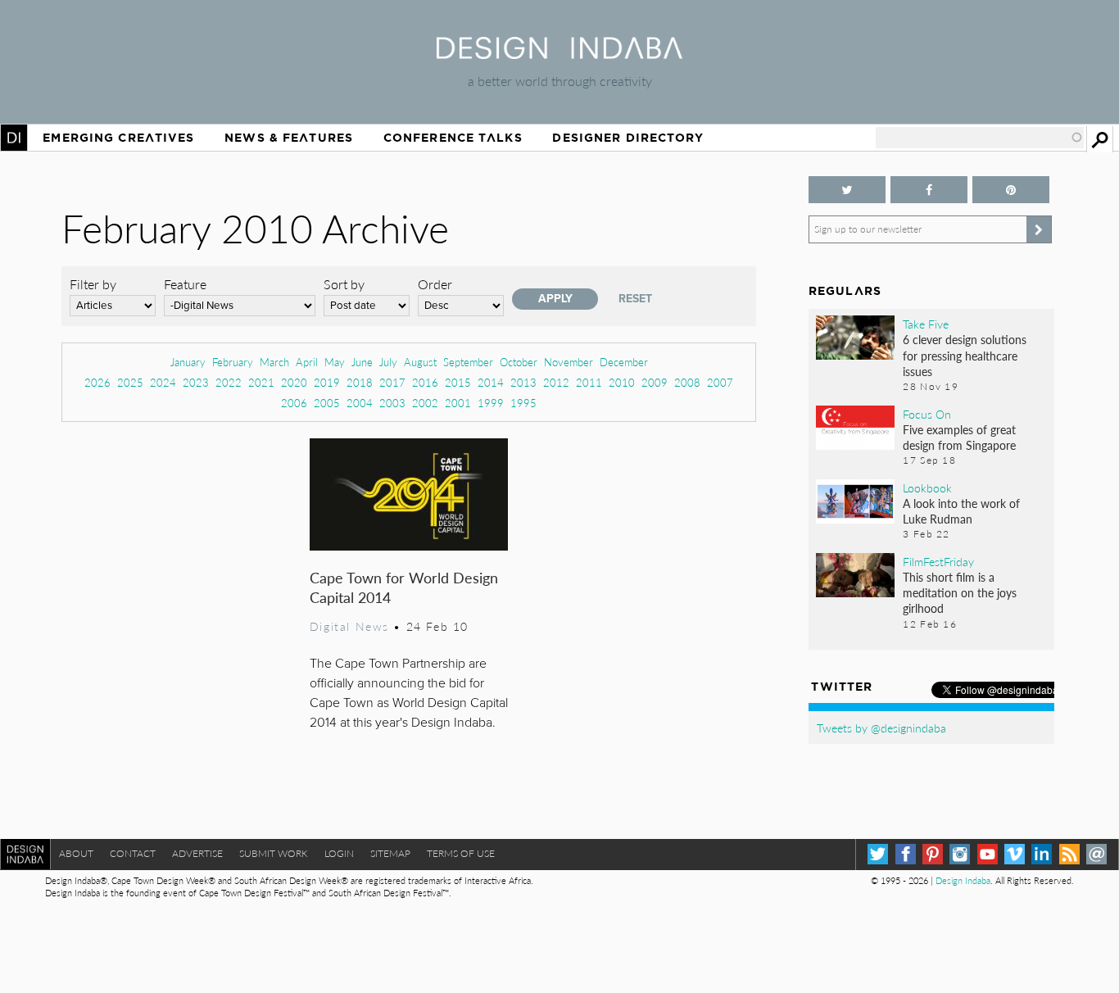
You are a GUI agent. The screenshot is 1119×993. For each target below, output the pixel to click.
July (388, 362)
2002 (425, 402)
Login (339, 853)
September (468, 362)
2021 (261, 382)
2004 (360, 402)
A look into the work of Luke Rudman (961, 511)
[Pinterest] (932, 854)
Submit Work (273, 853)
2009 (654, 382)
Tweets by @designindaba (881, 727)
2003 (392, 402)
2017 (392, 382)
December (624, 362)
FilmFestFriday (938, 561)
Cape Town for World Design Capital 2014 (404, 587)
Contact (133, 853)
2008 (687, 382)
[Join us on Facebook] (928, 189)
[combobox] (980, 137)
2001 (458, 402)
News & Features (288, 137)
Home (14, 138)
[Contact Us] (1096, 854)
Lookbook (927, 487)
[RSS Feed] (1069, 854)
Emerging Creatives (118, 137)
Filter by (93, 283)
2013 (523, 382)
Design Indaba (963, 880)
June (362, 362)
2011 (589, 382)
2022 (228, 382)
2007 (720, 382)
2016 (425, 382)
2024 (163, 382)
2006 (294, 402)
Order (435, 283)
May (334, 362)
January (188, 362)
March (274, 362)
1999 (491, 402)
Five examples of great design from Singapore (959, 437)
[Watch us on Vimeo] (1014, 854)
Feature (185, 283)
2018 (360, 382)
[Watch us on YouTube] (987, 854)
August (420, 362)
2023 (196, 382)
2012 (556, 382)
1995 (523, 402)
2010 (622, 382)
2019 (327, 382)
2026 (97, 382)
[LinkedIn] (1041, 854)
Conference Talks (453, 137)
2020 (294, 382)
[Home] (559, 53)
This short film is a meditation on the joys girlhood (960, 592)
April (307, 362)
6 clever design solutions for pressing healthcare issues (964, 355)
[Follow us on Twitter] (847, 189)
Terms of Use (461, 853)
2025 (130, 382)
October (518, 362)
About (76, 853)
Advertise (197, 853)
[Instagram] (959, 854)
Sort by (344, 283)
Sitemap (390, 853)
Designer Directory (628, 137)
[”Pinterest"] (1010, 189)
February (232, 362)
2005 (327, 402)
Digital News (349, 626)
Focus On (927, 414)
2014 (491, 382)
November (568, 362)
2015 (458, 382)
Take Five (926, 323)
